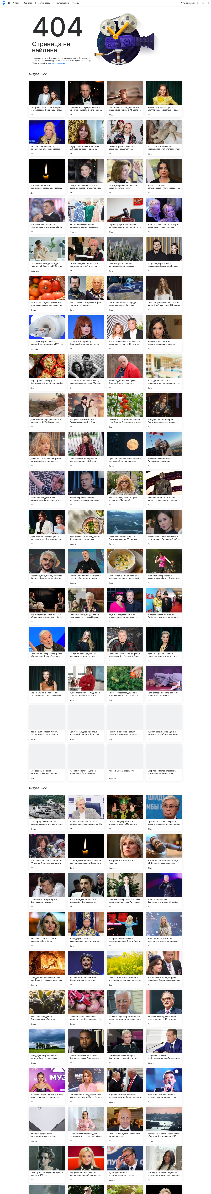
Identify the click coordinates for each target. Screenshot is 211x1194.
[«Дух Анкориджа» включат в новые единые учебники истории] (125, 1164)
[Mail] (3, 3)
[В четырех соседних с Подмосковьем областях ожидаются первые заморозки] (47, 1086)
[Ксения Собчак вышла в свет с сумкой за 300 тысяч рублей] (47, 840)
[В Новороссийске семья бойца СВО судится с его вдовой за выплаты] (164, 930)
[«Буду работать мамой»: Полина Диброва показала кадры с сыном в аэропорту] (86, 138)
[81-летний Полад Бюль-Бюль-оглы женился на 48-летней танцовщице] (164, 1086)
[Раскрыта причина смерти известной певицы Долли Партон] (125, 1008)
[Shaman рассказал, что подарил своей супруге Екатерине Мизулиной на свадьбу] (164, 216)
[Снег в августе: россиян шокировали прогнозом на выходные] (125, 255)
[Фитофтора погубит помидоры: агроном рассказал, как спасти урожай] (47, 294)
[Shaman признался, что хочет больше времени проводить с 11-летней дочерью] (86, 891)
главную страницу (58, 63)
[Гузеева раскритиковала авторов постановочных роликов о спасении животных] (125, 840)
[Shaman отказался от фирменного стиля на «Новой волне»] (164, 969)
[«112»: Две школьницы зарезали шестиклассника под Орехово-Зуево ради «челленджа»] (86, 930)
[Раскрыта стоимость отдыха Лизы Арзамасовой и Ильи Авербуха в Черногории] (86, 411)
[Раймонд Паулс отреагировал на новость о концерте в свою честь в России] (125, 1086)
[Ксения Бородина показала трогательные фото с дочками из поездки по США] (47, 684)
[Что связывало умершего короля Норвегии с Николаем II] (86, 294)
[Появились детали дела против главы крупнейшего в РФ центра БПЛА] (125, 99)
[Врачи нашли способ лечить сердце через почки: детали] (47, 723)
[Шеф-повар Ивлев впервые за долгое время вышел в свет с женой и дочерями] (164, 762)
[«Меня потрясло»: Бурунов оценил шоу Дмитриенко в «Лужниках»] (86, 762)
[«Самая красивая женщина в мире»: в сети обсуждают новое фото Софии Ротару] (164, 723)
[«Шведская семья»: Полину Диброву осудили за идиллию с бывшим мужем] (164, 606)
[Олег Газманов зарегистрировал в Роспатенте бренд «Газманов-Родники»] (47, 645)
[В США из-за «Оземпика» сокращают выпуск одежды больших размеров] (86, 216)
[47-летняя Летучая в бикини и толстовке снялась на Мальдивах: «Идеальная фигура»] (86, 840)
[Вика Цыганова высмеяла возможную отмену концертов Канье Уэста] (164, 1008)
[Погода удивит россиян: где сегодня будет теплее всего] (47, 1125)
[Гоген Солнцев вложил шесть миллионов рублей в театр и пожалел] (86, 255)
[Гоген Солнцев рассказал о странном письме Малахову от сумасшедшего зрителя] (125, 891)
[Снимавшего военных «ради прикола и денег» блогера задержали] (125, 294)
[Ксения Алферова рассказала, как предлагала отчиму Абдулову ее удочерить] (86, 372)
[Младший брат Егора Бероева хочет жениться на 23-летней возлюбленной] (164, 801)
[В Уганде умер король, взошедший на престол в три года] (86, 1008)
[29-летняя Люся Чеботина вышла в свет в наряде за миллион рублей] (47, 1164)
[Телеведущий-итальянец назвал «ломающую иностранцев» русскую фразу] (164, 840)
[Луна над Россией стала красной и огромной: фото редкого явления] (125, 450)
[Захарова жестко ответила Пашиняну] (125, 930)
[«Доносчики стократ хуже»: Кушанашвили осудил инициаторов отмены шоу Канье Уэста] (47, 969)
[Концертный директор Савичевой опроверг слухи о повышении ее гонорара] (86, 333)
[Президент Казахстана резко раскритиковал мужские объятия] (164, 891)
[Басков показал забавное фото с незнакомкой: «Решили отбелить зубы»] (125, 645)
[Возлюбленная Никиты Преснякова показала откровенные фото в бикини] (164, 450)
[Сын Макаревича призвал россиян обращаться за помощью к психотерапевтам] (125, 138)
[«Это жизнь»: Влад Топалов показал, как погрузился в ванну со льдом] (164, 1164)
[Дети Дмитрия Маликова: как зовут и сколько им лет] (125, 177)
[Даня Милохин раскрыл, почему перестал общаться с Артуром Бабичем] (125, 969)
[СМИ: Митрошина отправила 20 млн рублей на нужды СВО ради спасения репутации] (164, 294)
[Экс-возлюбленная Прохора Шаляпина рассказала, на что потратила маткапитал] (164, 99)
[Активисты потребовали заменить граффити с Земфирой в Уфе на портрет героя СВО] (164, 567)
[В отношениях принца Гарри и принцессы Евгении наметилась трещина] (164, 1047)
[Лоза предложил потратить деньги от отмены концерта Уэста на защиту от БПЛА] (47, 801)
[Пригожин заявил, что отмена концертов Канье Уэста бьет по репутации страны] (86, 801)
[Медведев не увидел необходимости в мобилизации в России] (164, 1125)
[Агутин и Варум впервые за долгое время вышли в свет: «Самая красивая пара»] (125, 606)
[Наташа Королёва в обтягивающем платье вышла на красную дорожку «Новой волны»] (164, 177)
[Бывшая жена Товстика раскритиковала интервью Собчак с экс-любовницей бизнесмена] (164, 333)
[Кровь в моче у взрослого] (125, 762)
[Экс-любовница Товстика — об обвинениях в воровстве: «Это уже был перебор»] (47, 606)
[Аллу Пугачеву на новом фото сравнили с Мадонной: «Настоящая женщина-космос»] (125, 489)
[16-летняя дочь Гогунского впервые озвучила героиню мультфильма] (86, 645)
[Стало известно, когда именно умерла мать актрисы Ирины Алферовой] (86, 606)
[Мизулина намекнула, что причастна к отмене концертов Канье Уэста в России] (47, 138)
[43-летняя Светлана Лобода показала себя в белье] (47, 1008)
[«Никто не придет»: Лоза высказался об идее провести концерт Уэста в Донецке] (47, 489)
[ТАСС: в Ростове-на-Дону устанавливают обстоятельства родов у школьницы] (164, 138)
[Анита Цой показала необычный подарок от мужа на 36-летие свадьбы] (125, 333)
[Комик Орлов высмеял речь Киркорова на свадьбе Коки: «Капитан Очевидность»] (125, 1125)
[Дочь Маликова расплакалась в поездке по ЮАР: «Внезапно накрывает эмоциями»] (47, 411)
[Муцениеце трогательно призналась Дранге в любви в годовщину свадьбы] (164, 255)
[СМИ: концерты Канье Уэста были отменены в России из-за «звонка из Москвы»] (86, 1125)
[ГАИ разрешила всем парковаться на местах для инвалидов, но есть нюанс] (47, 762)
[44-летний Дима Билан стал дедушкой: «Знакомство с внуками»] (86, 969)
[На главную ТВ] (7, 3)
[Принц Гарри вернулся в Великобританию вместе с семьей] (125, 801)
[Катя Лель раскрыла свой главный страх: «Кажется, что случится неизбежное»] (164, 645)
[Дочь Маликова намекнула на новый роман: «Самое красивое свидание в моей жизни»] (47, 528)
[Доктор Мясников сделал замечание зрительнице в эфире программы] (47, 216)
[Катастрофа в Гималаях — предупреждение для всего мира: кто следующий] (47, 891)
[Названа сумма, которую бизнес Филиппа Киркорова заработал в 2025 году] (47, 567)
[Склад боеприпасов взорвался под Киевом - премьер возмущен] (47, 1047)
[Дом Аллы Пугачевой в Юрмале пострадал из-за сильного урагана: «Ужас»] (47, 450)
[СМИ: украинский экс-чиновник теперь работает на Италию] (86, 567)
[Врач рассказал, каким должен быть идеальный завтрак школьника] (86, 528)
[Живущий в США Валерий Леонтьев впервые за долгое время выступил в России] (164, 411)
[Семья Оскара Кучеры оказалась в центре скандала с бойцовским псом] (86, 99)
